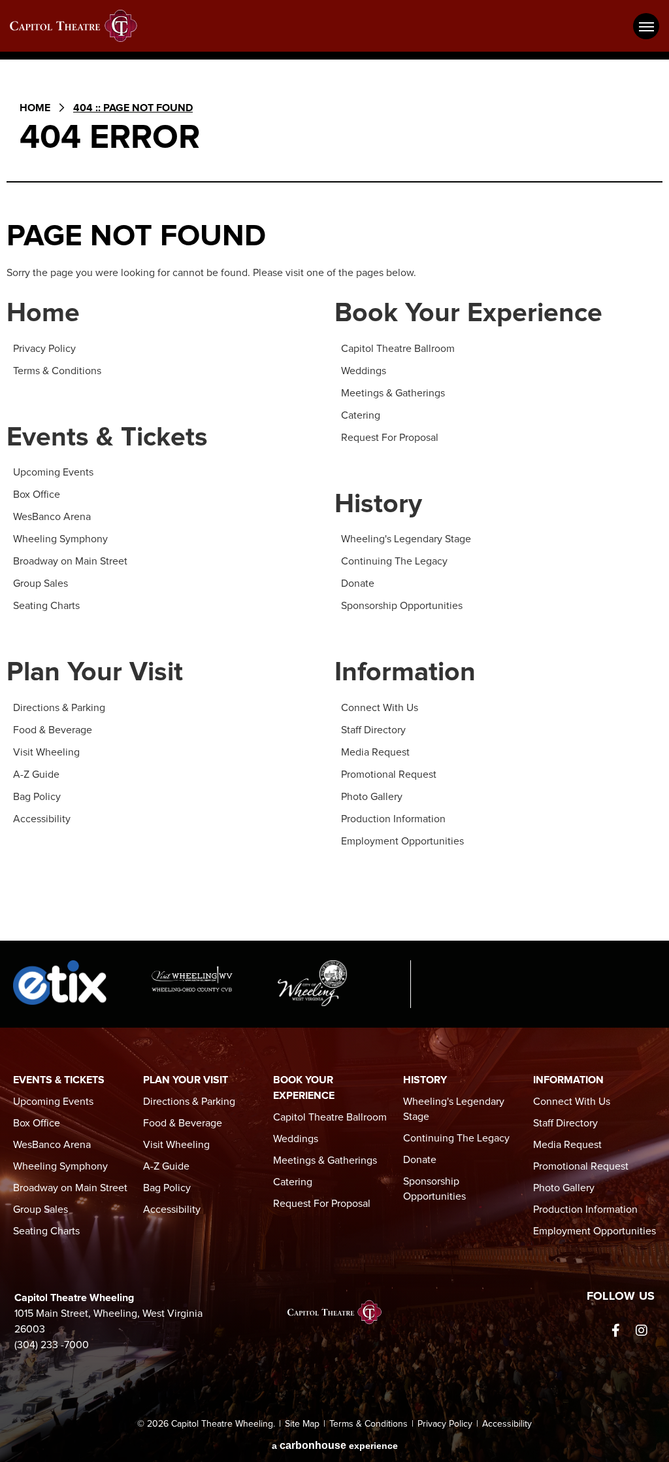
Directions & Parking (59, 708)
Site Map (302, 1424)
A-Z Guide (36, 774)
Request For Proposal (389, 437)
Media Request (375, 752)
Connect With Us (379, 708)
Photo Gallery (371, 797)
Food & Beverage (52, 730)
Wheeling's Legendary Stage (406, 539)
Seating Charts (46, 605)
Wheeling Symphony (60, 539)
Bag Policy (37, 797)
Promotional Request (388, 774)
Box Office (36, 494)
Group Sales (40, 583)
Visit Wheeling (46, 752)
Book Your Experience (468, 313)
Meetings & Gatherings (393, 393)
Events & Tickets (107, 438)
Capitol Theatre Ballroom (398, 348)
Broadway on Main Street (70, 561)
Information (405, 672)
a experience (335, 1445)
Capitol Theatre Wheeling (82, 26)
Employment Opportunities (402, 841)
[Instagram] (641, 1330)
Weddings (363, 371)
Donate (357, 583)
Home (35, 108)
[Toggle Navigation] (646, 26)
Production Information (393, 819)
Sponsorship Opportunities (402, 605)
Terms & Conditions (57, 371)
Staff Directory (373, 730)
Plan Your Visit (95, 672)
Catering (360, 415)
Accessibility (42, 819)
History (378, 504)
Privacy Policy (44, 348)
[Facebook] (615, 1330)
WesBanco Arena (52, 517)
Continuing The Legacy (394, 561)
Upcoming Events (53, 472)
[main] (334, 509)
